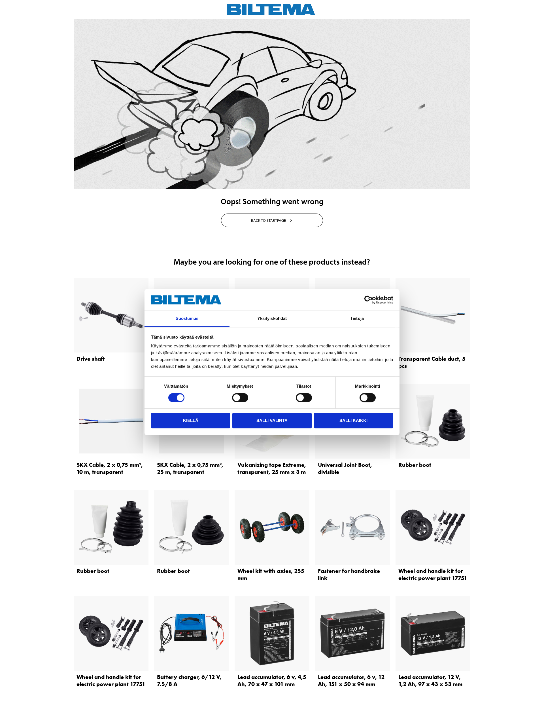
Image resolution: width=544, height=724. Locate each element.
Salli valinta (272, 420)
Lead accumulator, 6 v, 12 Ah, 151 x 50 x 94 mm (351, 680)
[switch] (240, 397)
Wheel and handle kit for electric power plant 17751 (432, 574)
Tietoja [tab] (357, 318)
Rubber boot (414, 464)
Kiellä (190, 420)
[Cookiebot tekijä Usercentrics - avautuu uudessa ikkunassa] (368, 299)
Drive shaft (90, 358)
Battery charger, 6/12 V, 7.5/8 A (189, 680)
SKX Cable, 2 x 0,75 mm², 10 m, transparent (109, 468)
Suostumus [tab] (187, 318)
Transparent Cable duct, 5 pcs (432, 362)
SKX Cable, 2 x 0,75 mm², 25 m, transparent (190, 468)
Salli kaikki (353, 420)
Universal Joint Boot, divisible (345, 468)
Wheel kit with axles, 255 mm (270, 574)
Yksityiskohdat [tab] (272, 318)
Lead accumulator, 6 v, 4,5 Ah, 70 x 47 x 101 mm (271, 680)
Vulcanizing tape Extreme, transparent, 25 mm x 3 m (271, 468)
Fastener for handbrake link (349, 574)
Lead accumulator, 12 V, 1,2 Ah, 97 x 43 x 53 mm (430, 680)
